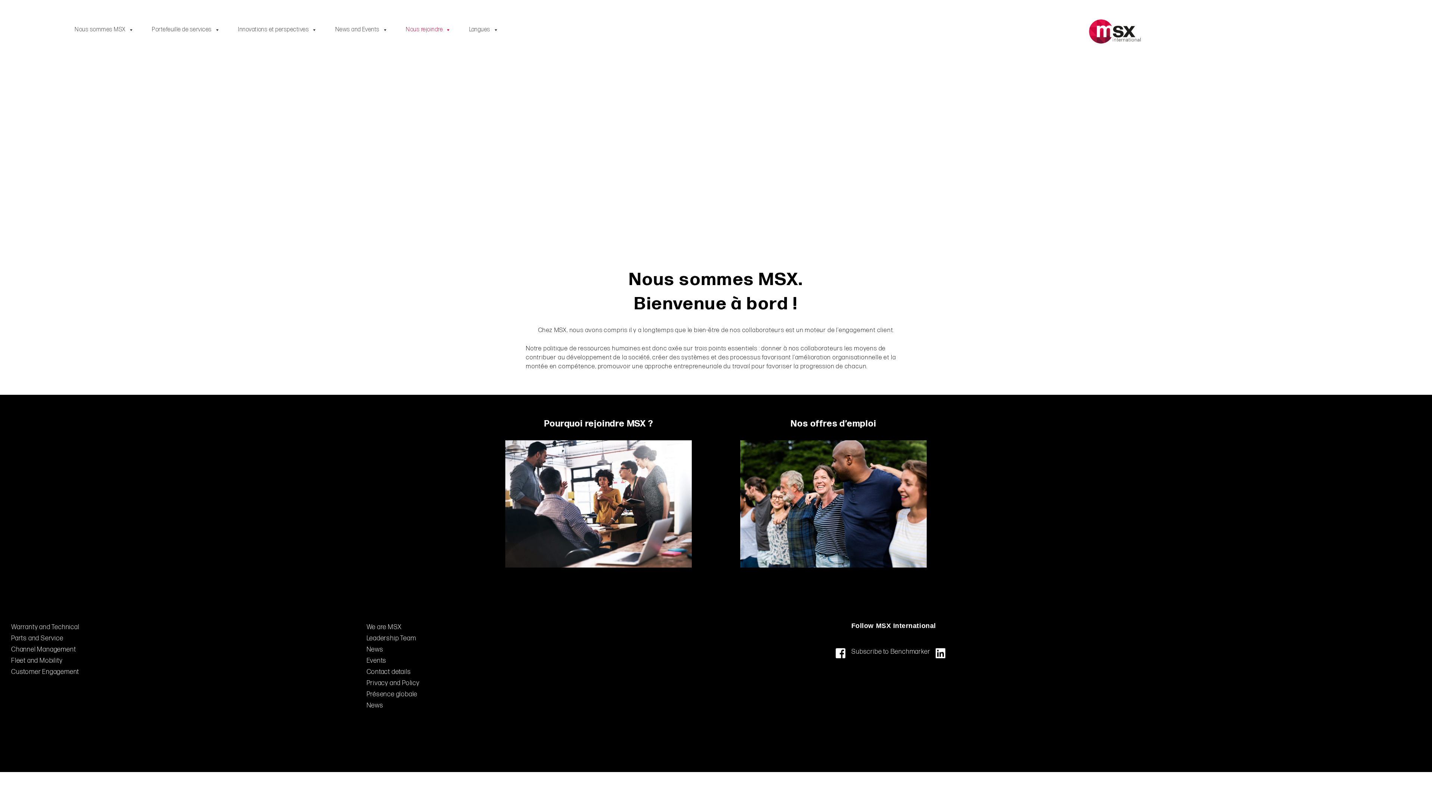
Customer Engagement (45, 672)
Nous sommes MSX (100, 29)
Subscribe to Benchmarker (890, 652)
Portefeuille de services (182, 29)
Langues (479, 29)
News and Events (357, 29)
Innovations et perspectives (273, 29)
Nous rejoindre (424, 29)
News (375, 705)
